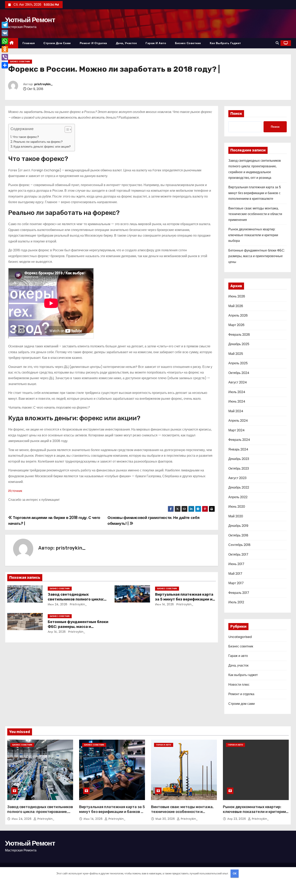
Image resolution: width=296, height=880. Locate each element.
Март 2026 (236, 325)
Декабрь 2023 (238, 459)
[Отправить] (5, 65)
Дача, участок (126, 43)
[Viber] (5, 57)
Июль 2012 (236, 602)
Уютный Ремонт (30, 20)
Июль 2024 (236, 392)
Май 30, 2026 (165, 819)
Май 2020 (235, 516)
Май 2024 (235, 411)
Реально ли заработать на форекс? (38, 142)
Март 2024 (236, 430)
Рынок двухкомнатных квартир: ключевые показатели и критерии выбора (253, 235)
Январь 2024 (238, 449)
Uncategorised (240, 637)
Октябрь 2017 (238, 554)
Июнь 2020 (236, 506)
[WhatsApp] (5, 41)
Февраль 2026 (239, 334)
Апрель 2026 (238, 315)
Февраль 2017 (238, 592)
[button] (277, 43)
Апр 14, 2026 (57, 632)
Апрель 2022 (237, 497)
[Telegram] (5, 25)
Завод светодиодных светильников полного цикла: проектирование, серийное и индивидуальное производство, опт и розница (40, 814)
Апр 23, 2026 (237, 819)
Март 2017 (236, 583)
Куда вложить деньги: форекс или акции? (42, 146)
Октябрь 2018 (238, 535)
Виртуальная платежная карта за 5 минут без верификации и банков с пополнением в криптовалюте (254, 193)
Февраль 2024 (239, 439)
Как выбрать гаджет (225, 43)
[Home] (11, 43)
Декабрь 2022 (238, 487)
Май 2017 (235, 573)
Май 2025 (235, 353)
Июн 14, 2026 (164, 604)
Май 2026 (235, 306)
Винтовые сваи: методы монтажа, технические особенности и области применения (255, 214)
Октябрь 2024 (238, 373)
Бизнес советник (188, 43)
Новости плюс (238, 684)
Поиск (236, 113)
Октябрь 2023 (238, 468)
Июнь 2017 (236, 564)
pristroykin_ (43, 84)
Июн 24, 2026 (57, 604)
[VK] (5, 33)
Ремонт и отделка (93, 43)
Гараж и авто (156, 43)
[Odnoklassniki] (5, 49)
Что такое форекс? (26, 137)
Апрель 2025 (238, 363)
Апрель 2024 (238, 420)
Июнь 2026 (236, 296)
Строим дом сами (57, 43)
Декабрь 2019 (238, 525)
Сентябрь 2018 (239, 544)
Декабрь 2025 (238, 344)
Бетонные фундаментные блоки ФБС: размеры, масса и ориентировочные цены (78, 627)
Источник (15, 491)
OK (235, 873)
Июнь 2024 (236, 401)
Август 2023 (237, 478)
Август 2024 (237, 382)
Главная (29, 43)
